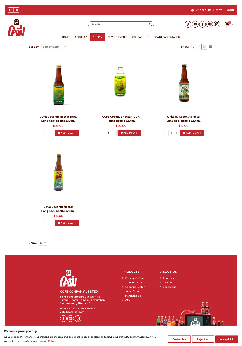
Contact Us (140, 37)
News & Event (117, 37)
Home (65, 37)
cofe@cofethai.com (72, 312)
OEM (128, 300)
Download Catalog (167, 37)
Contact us (169, 287)
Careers (167, 282)
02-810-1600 (88, 308)
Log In (230, 10)
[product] (58, 82)
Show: (185, 46)
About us (81, 37)
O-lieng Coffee (134, 278)
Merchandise (133, 296)
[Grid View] (204, 46)
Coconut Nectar (135, 287)
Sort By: (34, 46)
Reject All (203, 339)
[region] (121, 336)
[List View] (210, 46)
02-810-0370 (69, 308)
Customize (179, 339)
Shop (96, 37)
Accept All (226, 339)
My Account (203, 10)
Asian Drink (132, 291)
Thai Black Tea (134, 282)
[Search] (150, 24)
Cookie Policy (47, 341)
